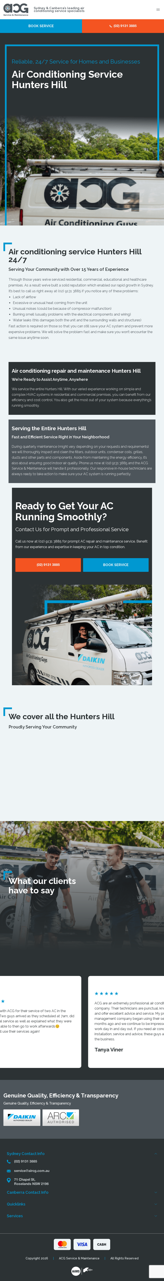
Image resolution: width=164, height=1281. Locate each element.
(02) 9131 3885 (69, 291)
